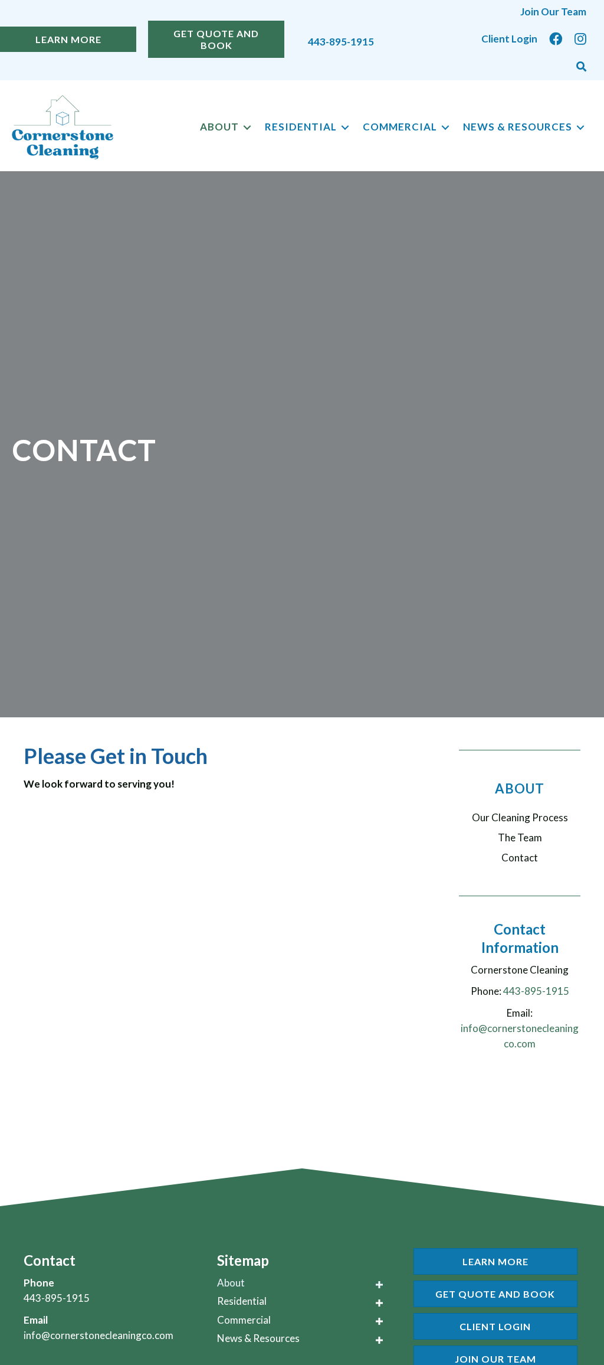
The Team (520, 837)
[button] (581, 66)
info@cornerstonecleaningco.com (98, 1335)
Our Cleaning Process (520, 817)
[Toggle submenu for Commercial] (445, 127)
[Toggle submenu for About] (247, 127)
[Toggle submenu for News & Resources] (580, 127)
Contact (519, 857)
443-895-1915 (341, 41)
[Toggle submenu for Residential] (345, 127)
